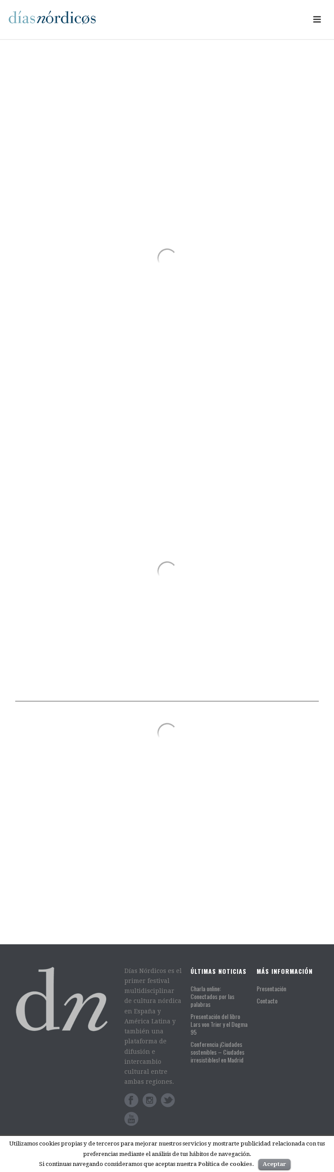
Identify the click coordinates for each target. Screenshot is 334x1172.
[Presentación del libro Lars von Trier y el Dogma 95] (182, 737)
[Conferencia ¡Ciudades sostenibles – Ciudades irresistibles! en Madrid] (182, 786)
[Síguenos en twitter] (168, 1100)
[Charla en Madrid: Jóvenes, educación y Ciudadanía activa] (182, 843)
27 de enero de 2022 (51, 841)
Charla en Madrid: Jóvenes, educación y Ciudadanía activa (252, 845)
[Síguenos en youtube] (131, 1119)
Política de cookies (225, 1164)
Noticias (89, 841)
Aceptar (274, 1164)
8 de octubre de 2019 (233, 919)
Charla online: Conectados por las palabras (85, 825)
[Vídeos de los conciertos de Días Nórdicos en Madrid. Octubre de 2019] (182, 892)
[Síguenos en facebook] (131, 1100)
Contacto (267, 1000)
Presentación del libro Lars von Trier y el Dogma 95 (248, 739)
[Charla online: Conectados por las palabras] (85, 764)
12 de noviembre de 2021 (238, 756)
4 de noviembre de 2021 (236, 862)
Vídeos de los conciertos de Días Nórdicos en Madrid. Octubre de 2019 (248, 898)
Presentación (271, 988)
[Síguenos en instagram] (150, 1100)
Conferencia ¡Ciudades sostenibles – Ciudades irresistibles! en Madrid (242, 792)
